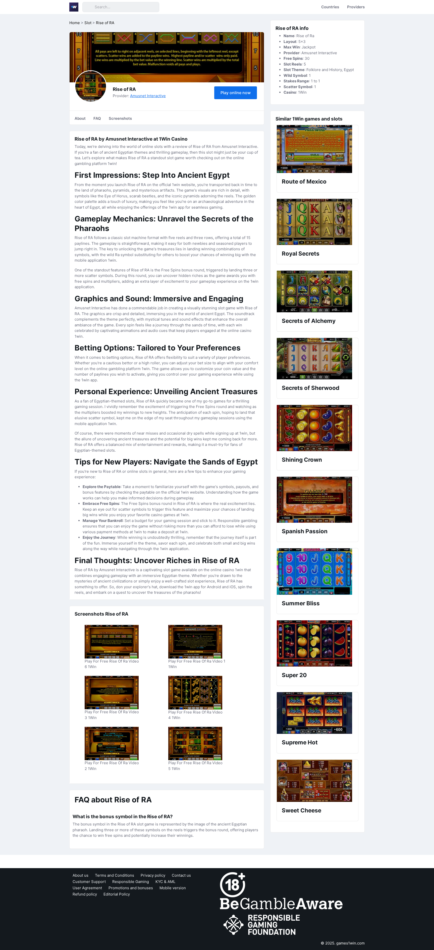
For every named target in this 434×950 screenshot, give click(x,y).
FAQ (97, 118)
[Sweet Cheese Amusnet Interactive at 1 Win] (317, 781)
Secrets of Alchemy (309, 320)
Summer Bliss (301, 603)
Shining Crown (302, 459)
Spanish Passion (305, 531)
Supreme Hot (300, 742)
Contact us (181, 875)
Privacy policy (153, 875)
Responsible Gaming (130, 881)
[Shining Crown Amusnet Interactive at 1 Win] (317, 428)
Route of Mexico (304, 181)
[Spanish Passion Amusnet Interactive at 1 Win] (317, 500)
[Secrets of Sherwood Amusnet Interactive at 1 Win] (317, 358)
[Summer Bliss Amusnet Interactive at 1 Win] (317, 571)
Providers (356, 7)
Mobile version (172, 887)
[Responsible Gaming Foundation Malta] (262, 924)
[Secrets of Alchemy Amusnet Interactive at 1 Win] (317, 291)
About (80, 118)
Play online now (236, 92)
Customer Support (89, 881)
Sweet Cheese (301, 810)
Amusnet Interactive (148, 95)
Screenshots (120, 118)
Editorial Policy (116, 894)
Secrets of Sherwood (310, 387)
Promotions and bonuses (130, 887)
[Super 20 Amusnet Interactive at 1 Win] (317, 643)
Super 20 (294, 675)
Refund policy (85, 894)
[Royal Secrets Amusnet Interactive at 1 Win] (317, 222)
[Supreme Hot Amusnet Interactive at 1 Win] (317, 713)
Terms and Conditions (114, 875)
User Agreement (87, 887)
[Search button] (88, 7)
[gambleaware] (281, 903)
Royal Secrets (300, 253)
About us (80, 875)
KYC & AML (165, 881)
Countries (330, 7)
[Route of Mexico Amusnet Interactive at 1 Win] (317, 149)
